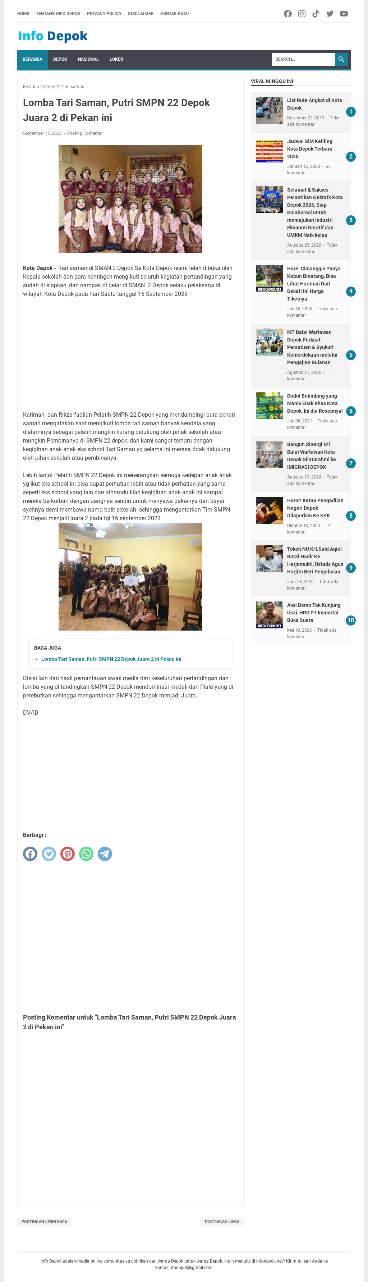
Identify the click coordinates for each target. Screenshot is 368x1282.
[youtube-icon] (344, 13)
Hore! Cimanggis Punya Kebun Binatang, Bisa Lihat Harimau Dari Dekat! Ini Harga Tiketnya (314, 284)
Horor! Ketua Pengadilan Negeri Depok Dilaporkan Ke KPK (315, 508)
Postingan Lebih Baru (44, 1221)
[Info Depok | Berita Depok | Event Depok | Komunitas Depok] (53, 36)
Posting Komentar (85, 133)
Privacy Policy (104, 13)
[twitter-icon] (330, 13)
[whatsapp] (86, 854)
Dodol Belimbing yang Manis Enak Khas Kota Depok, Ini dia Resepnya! (315, 403)
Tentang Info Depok (58, 13)
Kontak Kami (174, 13)
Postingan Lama (222, 1221)
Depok (60, 59)
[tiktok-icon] (316, 13)
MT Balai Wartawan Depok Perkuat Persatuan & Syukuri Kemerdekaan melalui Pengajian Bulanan (312, 347)
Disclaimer (141, 13)
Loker (116, 59)
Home (23, 13)
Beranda (32, 59)
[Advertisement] (130, 354)
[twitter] (49, 854)
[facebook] (30, 854)
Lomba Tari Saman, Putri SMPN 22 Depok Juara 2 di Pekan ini (111, 659)
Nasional (88, 59)
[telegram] (105, 854)
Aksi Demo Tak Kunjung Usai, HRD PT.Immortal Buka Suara (314, 612)
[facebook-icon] (288, 13)
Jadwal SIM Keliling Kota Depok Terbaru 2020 (309, 148)
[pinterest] (67, 854)
